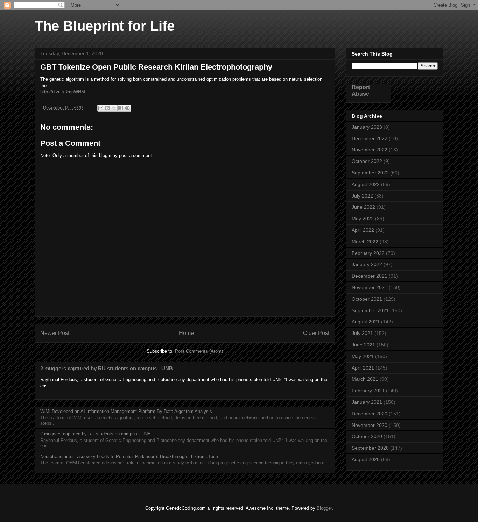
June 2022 (363, 207)
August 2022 (366, 184)
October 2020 (367, 436)
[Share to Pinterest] (127, 108)
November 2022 (369, 149)
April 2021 (363, 368)
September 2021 (370, 310)
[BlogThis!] (107, 108)
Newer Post (54, 333)
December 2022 (369, 138)
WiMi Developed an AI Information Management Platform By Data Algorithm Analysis (126, 411)
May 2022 (363, 218)
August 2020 (366, 459)
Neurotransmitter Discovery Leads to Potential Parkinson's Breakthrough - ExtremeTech (129, 456)
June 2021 (363, 345)
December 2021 (369, 276)
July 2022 (362, 196)
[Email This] (100, 108)
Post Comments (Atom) (199, 351)
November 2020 (369, 425)
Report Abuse (361, 90)
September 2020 (370, 448)
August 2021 (366, 321)
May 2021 (363, 356)
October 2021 (367, 299)
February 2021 (368, 390)
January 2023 (367, 127)
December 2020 (369, 413)
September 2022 (370, 173)
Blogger (324, 508)
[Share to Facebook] (120, 108)
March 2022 (365, 241)
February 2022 (368, 253)
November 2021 (369, 287)
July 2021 (362, 333)
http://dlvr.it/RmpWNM (62, 91)
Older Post (316, 333)
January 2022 (367, 264)
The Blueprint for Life (105, 26)
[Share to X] (114, 108)
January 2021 (367, 402)
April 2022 (363, 230)
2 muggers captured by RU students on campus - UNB (106, 368)
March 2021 (365, 379)
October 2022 (367, 161)
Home (186, 333)
